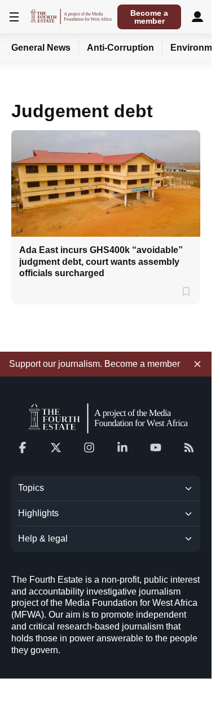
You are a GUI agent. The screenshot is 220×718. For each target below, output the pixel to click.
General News (41, 47)
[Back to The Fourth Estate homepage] (106, 417)
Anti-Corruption (120, 47)
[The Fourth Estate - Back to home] (71, 16)
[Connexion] (197, 16)
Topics (31, 488)
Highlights (38, 513)
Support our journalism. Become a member (94, 364)
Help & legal (43, 538)
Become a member (149, 16)
